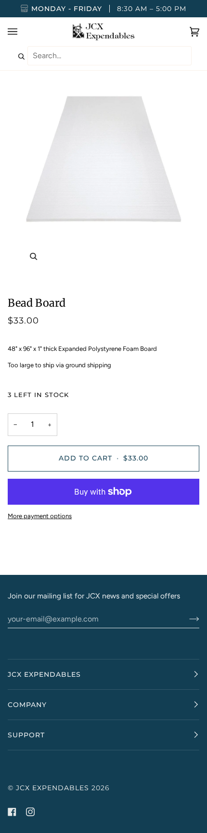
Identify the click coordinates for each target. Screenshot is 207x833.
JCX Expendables (52, 788)
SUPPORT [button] (26, 735)
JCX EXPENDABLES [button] (44, 674)
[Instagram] (30, 812)
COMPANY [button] (27, 705)
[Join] (186, 618)
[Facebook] (12, 812)
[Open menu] (22, 31)
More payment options (40, 516)
